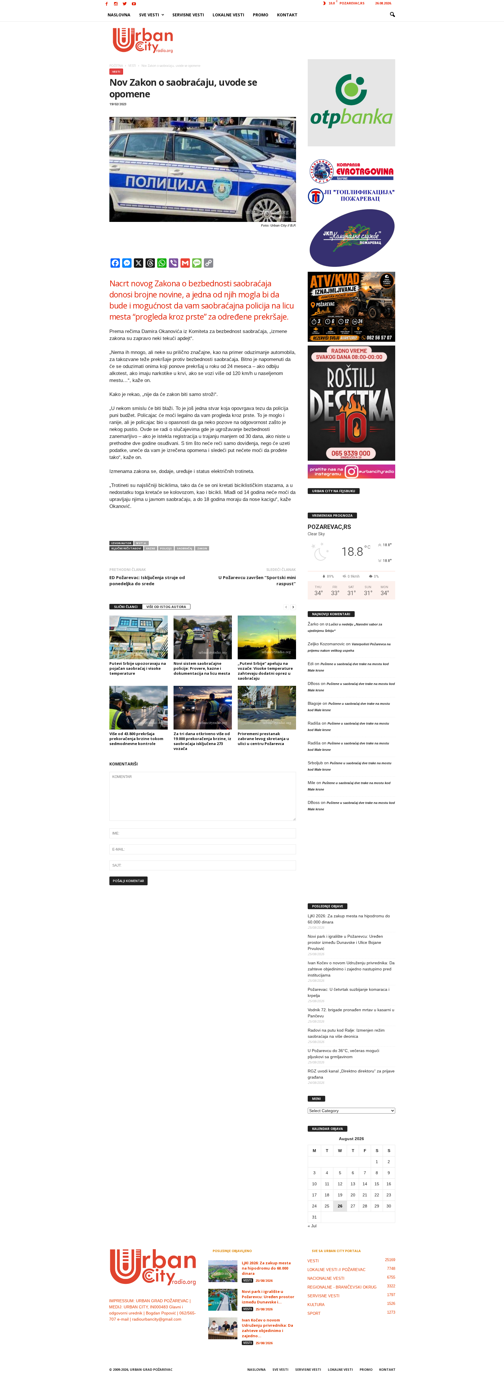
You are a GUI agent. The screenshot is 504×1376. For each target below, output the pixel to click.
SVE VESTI (149, 14)
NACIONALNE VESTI (325, 1278)
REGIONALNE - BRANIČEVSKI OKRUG (342, 1287)
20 (353, 1195)
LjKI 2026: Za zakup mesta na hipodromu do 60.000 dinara (349, 919)
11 (327, 1184)
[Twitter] (124, 4)
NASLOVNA (119, 14)
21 (365, 1195)
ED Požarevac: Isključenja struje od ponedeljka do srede (147, 580)
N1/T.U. (141, 543)
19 (340, 1195)
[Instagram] (115, 4)
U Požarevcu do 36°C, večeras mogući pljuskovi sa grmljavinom (343, 1053)
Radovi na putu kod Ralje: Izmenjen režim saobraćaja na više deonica (346, 1033)
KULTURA (316, 1305)
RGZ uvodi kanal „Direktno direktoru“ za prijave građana (351, 1074)
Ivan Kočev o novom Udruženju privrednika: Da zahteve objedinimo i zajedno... (267, 1327)
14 (365, 1184)
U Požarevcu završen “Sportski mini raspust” (257, 580)
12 (340, 1184)
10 (314, 1184)
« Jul (312, 1225)
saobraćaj (184, 548)
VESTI (116, 71)
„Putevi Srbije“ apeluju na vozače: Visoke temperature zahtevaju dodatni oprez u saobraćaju (265, 671)
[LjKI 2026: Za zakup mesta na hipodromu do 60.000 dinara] (222, 1271)
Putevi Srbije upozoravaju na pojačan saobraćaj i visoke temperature (137, 668)
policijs (166, 548)
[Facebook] (106, 4)
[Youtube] (133, 4)
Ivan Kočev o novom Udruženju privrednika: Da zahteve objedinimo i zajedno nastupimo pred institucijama (351, 968)
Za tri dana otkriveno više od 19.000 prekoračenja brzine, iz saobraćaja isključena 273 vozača (202, 741)
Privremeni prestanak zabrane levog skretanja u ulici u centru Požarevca (263, 738)
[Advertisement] (295, 40)
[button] (392, 14)
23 (388, 1195)
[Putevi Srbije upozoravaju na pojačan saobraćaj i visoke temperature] (138, 637)
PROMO (260, 14)
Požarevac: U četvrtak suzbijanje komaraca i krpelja (348, 992)
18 (327, 1195)
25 (327, 1206)
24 (314, 1206)
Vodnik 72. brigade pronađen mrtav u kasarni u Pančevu (351, 1012)
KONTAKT (287, 14)
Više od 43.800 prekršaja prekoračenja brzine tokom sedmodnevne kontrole (136, 738)
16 (388, 1184)
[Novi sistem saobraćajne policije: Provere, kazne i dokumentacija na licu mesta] (203, 637)
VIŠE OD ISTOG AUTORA (166, 606)
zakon (202, 548)
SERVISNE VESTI (188, 14)
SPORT (314, 1313)
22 (376, 1195)
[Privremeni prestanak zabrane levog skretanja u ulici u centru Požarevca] (267, 708)
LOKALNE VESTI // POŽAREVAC (336, 1270)
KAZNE (150, 548)
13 (353, 1184)
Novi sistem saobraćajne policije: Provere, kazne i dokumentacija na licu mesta (202, 668)
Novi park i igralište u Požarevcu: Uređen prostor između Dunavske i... (268, 1297)
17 (314, 1195)
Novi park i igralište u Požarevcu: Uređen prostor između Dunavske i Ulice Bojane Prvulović (345, 942)
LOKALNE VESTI (228, 14)
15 (376, 1184)
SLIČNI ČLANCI (126, 606)
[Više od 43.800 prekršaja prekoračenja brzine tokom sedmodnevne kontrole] (138, 708)
